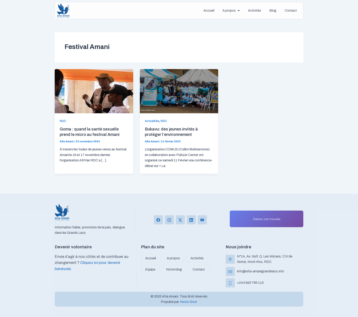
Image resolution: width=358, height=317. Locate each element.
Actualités (152, 121)
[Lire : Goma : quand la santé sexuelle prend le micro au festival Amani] (94, 91)
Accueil (208, 10)
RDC (63, 121)
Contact (291, 10)
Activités (254, 10)
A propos (229, 10)
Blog (272, 10)
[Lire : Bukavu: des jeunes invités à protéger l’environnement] (179, 91)
